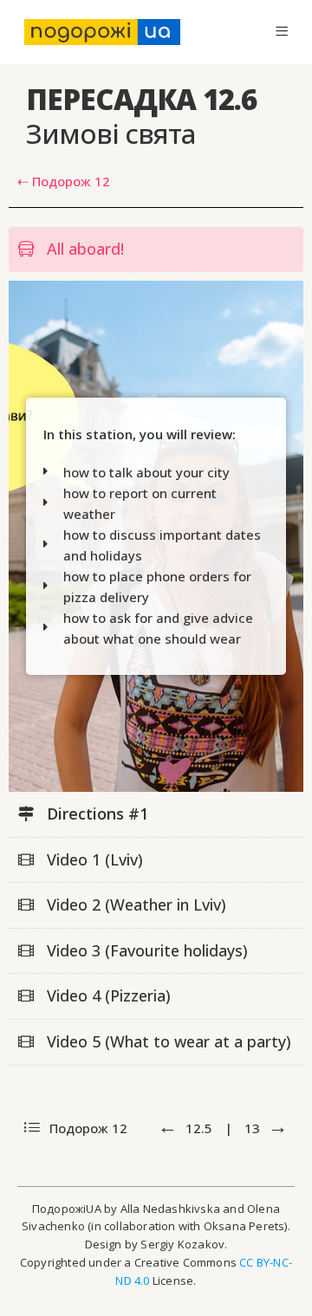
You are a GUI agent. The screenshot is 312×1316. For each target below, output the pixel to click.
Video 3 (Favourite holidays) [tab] (145, 950)
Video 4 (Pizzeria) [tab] (106, 995)
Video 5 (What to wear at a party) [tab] (166, 1041)
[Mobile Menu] (282, 31)
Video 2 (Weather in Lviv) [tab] (134, 904)
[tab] (156, 815)
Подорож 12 (86, 1128)
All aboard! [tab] (83, 248)
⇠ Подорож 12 (63, 181)
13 (253, 1128)
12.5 (198, 1128)
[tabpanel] (156, 536)
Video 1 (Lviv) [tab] (92, 859)
